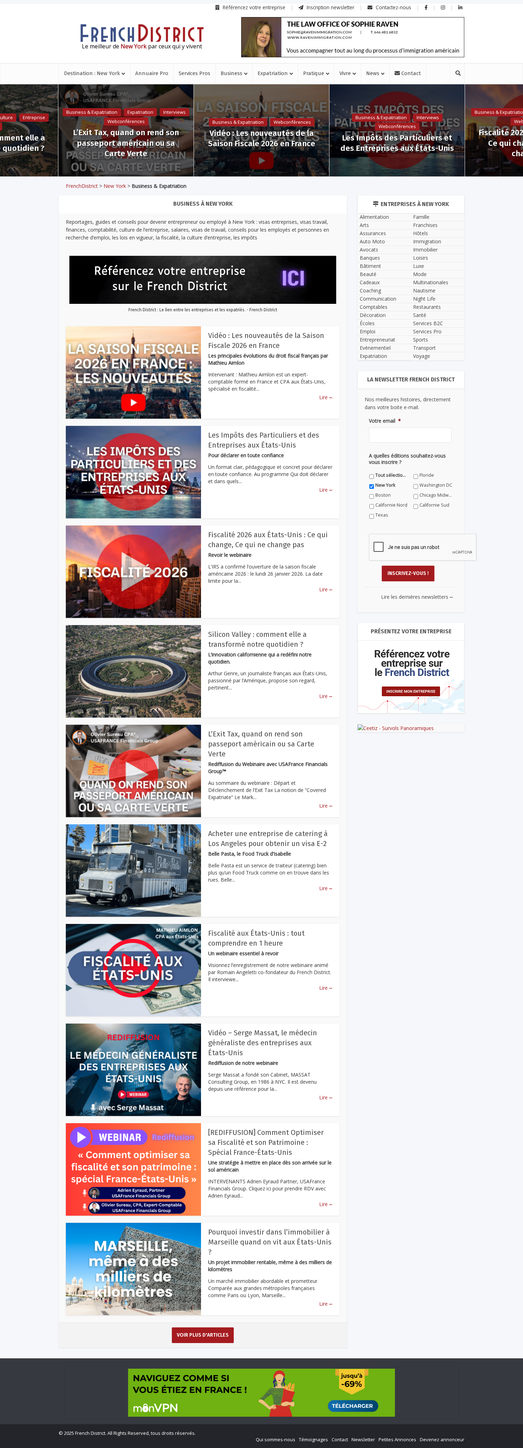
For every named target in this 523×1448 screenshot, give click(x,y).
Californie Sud (250, 855)
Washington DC (188, 845)
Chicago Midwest (316, 845)
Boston (242, 845)
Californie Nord (188, 855)
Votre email (183, 789)
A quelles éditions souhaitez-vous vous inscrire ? (229, 821)
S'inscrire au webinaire (261, 745)
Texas (305, 855)
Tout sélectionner (191, 835)
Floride (242, 835)
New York (308, 835)
